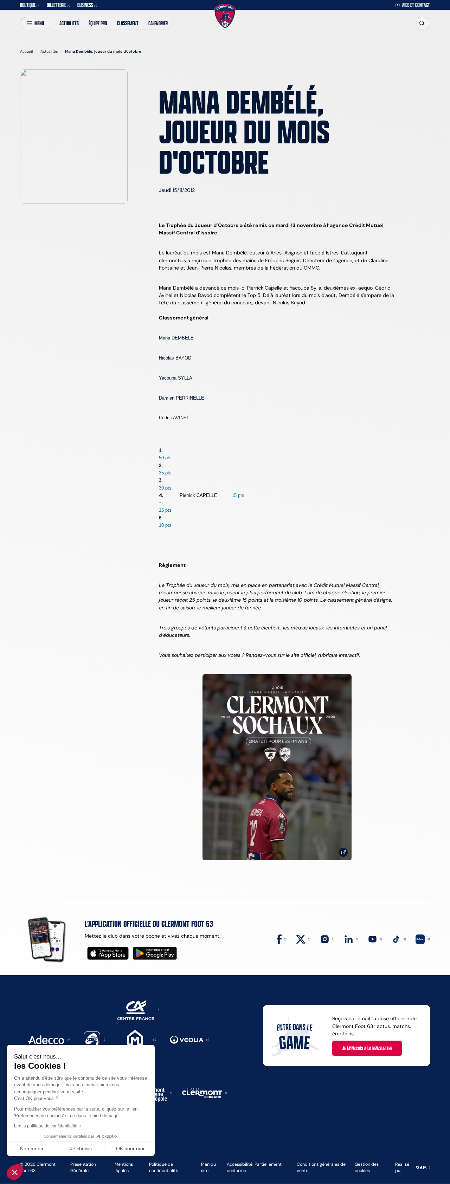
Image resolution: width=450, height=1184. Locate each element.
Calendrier (158, 23)
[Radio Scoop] (94, 1039)
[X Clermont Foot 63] (303, 939)
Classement (128, 23)
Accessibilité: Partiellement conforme (254, 1167)
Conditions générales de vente (321, 1167)
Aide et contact (416, 5)
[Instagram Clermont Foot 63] (327, 939)
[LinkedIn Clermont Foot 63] (351, 939)
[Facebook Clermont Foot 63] (282, 939)
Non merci (31, 1148)
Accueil (26, 51)
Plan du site (208, 1167)
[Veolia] (189, 1039)
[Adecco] (48, 1039)
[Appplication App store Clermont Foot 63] (108, 953)
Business (85, 4)
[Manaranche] (137, 1039)
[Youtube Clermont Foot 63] (375, 939)
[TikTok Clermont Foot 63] (399, 939)
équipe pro (98, 23)
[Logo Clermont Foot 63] (225, 16)
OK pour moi (130, 1148)
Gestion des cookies (367, 1167)
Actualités (69, 23)
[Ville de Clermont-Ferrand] (204, 1092)
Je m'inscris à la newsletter (367, 1048)
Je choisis (81, 1148)
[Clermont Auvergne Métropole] (156, 1092)
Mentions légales (124, 1167)
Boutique (28, 4)
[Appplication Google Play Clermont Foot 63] (155, 953)
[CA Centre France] (138, 1009)
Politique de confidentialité (163, 1167)
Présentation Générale (83, 1167)
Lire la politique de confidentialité (45, 1126)
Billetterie (56, 4)
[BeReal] (423, 939)
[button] (14, 1172)
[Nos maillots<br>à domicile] (277, 767)
